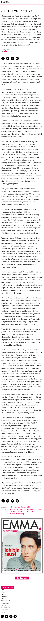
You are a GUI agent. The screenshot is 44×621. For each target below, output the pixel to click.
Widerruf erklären (7, 587)
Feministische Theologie (34, 509)
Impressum (4, 610)
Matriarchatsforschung (17, 514)
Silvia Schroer (8, 51)
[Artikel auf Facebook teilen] (3, 58)
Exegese (20, 511)
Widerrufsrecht (6, 601)
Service (3, 605)
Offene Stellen (5, 607)
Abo (2, 590)
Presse (3, 594)
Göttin (16, 509)
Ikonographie (28, 511)
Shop (3, 592)
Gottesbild (22, 509)
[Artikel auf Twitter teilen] (7, 58)
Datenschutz (5, 603)
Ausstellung (13, 511)
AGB (2, 598)
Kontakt (3, 612)
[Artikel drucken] (17, 58)
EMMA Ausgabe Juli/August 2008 (20, 507)
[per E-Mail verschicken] (12, 58)
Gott (11, 509)
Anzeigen (4, 596)
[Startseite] (22, 2)
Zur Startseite (22, 578)
